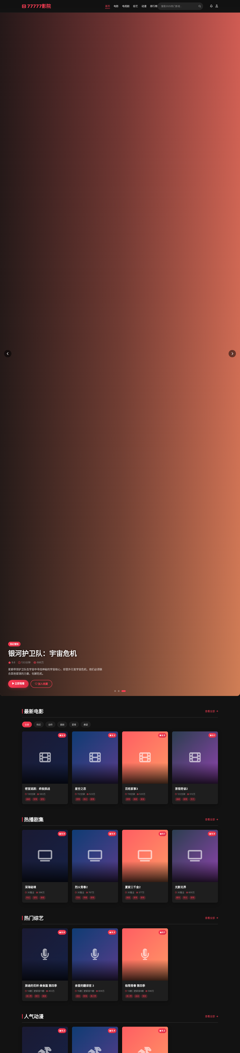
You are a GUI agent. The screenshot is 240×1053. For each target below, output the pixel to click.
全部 (27, 724)
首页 (107, 6)
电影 (116, 6)
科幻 (39, 724)
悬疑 (86, 724)
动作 (50, 724)
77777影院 (39, 6)
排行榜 (153, 6)
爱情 (74, 724)
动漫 (144, 6)
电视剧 (125, 6)
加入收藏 (42, 683)
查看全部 (210, 711)
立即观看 (19, 683)
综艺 (135, 6)
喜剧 (62, 724)
